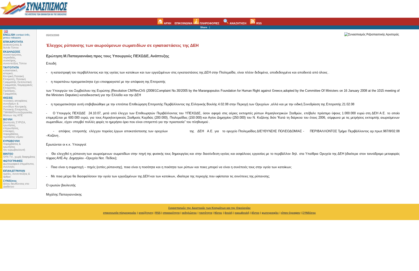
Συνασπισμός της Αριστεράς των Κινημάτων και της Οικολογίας (209, 207)
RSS (259, 23)
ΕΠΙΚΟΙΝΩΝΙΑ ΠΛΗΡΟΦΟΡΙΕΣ (197, 23)
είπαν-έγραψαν (290, 212)
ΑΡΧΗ (167, 23)
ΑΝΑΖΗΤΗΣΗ (237, 23)
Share (203, 27)
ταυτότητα (205, 212)
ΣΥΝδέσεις (309, 212)
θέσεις (218, 212)
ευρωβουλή (242, 212)
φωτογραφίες (270, 212)
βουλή (229, 212)
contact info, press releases (16, 36)
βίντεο (255, 212)
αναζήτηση (146, 212)
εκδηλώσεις (189, 212)
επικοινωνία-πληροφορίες (120, 212)
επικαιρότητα (171, 212)
